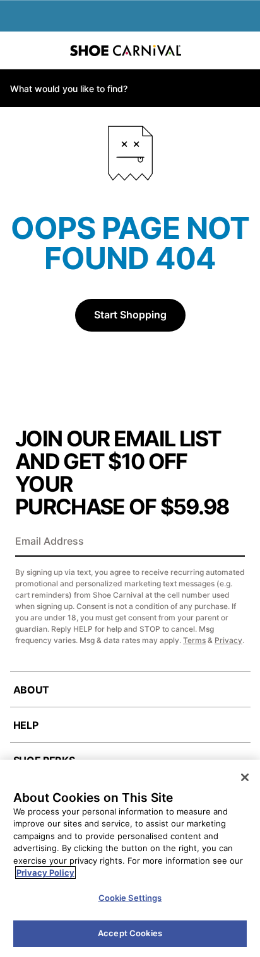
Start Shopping (130, 314)
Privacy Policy (45, 872)
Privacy (228, 640)
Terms (194, 640)
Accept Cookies (130, 933)
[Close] (245, 777)
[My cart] (243, 50)
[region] (130, 858)
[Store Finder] (48, 50)
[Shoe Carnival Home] (125, 50)
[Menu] (19, 50)
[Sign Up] (231, 542)
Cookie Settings (130, 898)
